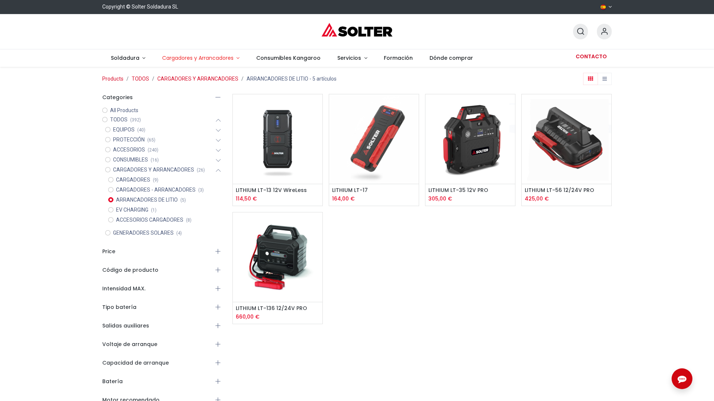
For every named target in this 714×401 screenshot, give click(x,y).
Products (112, 79)
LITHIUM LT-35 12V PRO (458, 190)
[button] (317, 123)
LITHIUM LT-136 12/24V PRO (271, 308)
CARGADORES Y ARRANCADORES (197, 79)
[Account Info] (604, 32)
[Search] (580, 32)
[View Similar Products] (317, 156)
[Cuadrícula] (590, 79)
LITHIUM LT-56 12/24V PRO (559, 190)
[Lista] (605, 79)
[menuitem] (128, 58)
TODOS (140, 79)
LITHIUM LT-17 (350, 190)
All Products (124, 110)
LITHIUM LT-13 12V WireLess (271, 190)
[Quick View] (317, 106)
